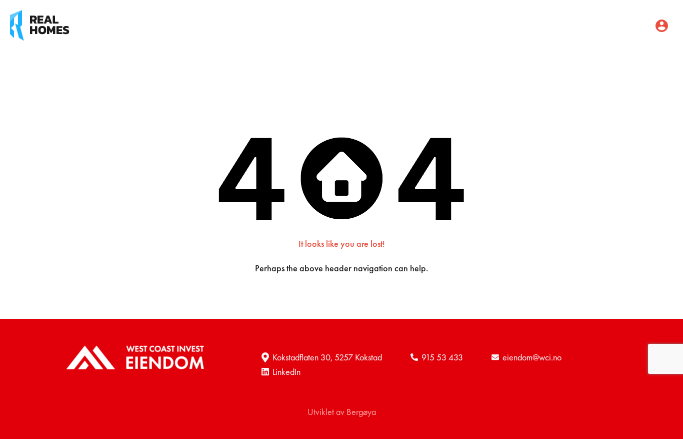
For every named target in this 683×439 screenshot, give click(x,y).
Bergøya (361, 411)
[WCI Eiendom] (40, 24)
